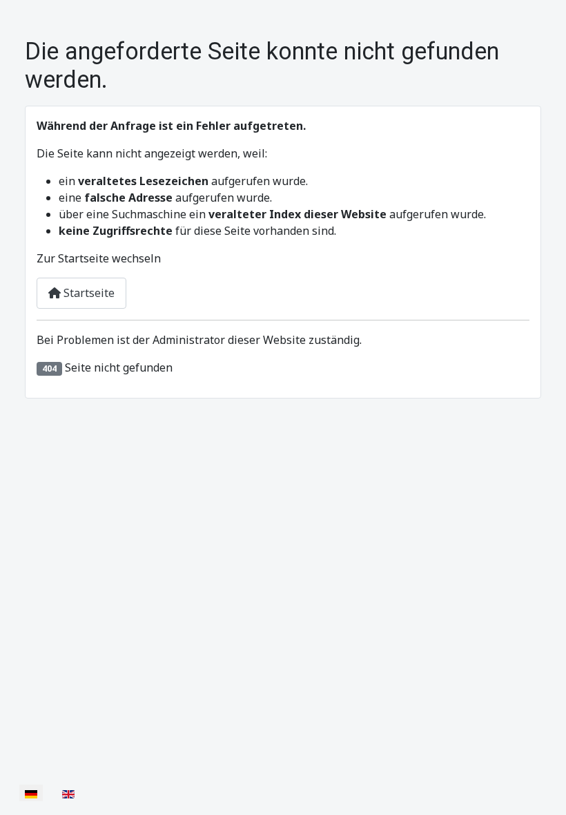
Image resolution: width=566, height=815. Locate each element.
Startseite (88, 292)
